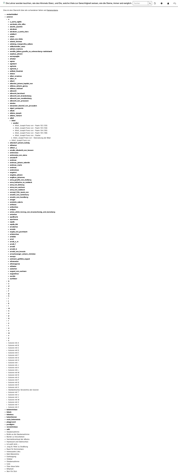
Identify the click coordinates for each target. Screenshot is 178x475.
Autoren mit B (13, 345)
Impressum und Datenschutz (17, 442)
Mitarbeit (10, 469)
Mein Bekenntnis (13, 454)
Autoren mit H (13, 360)
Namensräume (52, 10)
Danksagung (11, 456)
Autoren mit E (13, 353)
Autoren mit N (13, 375)
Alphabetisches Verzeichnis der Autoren (23, 390)
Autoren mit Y (13, 405)
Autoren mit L (13, 370)
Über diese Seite (13, 466)
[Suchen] (150, 3)
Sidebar (9, 459)
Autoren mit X (13, 402)
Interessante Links (13, 452)
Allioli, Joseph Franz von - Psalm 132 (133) (31, 125)
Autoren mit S (13, 387)
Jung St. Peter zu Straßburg (17, 447)
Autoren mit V (13, 397)
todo (8, 464)
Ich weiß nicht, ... (13, 444)
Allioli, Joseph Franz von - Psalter (27, 135)
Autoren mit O (13, 377)
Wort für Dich (12, 471)
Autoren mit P (13, 380)
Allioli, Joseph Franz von (21, 140)
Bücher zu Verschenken (15, 437)
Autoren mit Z (13, 407)
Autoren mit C (13, 348)
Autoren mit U (13, 395)
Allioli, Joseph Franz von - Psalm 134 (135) (31, 130)
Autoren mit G (13, 358)
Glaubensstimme (13, 432)
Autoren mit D (13, 350)
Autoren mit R (13, 385)
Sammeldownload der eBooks (18, 439)
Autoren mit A (13, 343)
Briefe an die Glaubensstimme (18, 434)
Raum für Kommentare (15, 449)
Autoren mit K (13, 368)
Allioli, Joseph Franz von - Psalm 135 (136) (31, 133)
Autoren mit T (13, 392)
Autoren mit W (13, 400)
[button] (156, 3)
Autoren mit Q (13, 382)
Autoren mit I (13, 363)
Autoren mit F (13, 355)
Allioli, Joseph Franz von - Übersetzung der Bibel (32, 138)
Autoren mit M (13, 372)
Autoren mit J (13, 365)
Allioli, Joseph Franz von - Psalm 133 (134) (31, 128)
